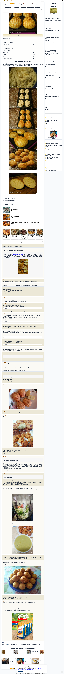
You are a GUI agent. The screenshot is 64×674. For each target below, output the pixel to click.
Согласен (20, 671)
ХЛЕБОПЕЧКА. (7, 0)
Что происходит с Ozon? (49, 56)
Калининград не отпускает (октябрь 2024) (52, 18)
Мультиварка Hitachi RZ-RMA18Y (51, 64)
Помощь (17, 673)
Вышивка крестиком (49, 32)
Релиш (46, 107)
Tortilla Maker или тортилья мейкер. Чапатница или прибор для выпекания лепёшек (52, 47)
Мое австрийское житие (49, 75)
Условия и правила (21, 673)
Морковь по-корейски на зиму (50, 94)
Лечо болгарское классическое (50, 22)
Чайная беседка (48, 28)
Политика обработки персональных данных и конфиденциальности (32, 673)
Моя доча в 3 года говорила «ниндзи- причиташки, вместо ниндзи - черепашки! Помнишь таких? (22, 337)
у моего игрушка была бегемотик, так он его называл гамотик (22, 321)
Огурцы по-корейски (50, 123)
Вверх (3, 642)
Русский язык (47, 40)
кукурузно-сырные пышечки (18, 254)
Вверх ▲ (47, 673)
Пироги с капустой (49, 125)
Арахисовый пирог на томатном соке (52, 96)
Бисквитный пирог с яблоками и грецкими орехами (53, 138)
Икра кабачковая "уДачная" (50, 88)
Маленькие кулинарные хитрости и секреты (53, 20)
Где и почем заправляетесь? (50, 66)
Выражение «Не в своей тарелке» (52, 143)
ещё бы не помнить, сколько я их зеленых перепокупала (22, 344)
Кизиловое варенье (49, 128)
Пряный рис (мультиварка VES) (53, 13)
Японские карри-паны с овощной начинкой (53, 105)
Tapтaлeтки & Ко (48, 109)
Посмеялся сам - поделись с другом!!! (52, 30)
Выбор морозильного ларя (51, 170)
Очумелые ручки (48, 86)
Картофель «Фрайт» (49, 35)
